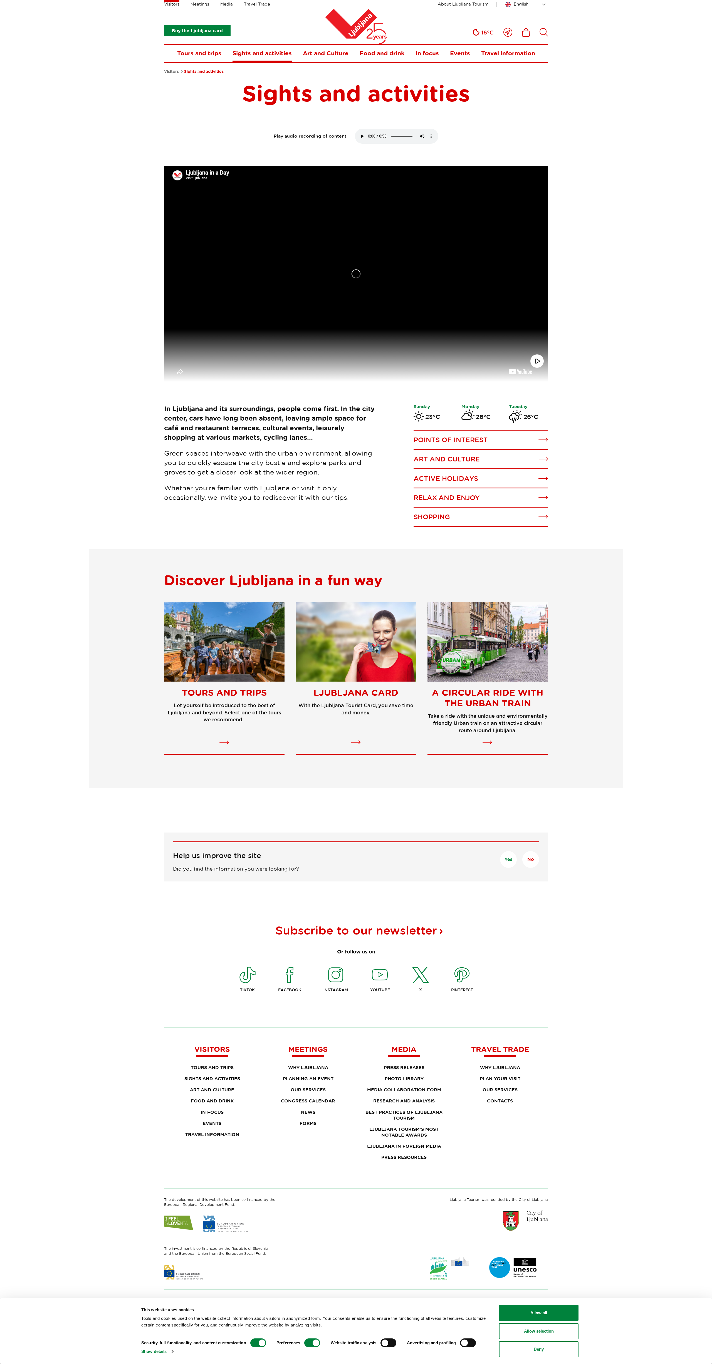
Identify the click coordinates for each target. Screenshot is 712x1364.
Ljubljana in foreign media (404, 1146)
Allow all (538, 1312)
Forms (308, 1123)
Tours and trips (199, 53)
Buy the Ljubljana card (197, 30)
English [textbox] (521, 4)
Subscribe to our (356, 930)
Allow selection (539, 1331)
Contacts (500, 1100)
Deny (539, 1349)
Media (226, 4)
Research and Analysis (404, 1100)
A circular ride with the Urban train (487, 697)
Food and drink (382, 53)
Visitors (171, 4)
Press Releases (404, 1067)
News (308, 1112)
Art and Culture (325, 53)
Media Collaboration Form (404, 1089)
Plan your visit (500, 1078)
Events (460, 53)
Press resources (404, 1157)
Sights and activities (262, 53)
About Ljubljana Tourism (463, 4)
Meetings (200, 4)
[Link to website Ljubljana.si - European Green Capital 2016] (449, 1268)
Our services (308, 1089)
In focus (427, 53)
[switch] (312, 1342)
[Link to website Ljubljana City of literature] (513, 1267)
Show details (154, 1351)
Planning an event (308, 1078)
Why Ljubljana (308, 1067)
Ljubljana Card (355, 692)
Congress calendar (308, 1100)
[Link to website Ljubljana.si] (525, 1221)
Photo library (404, 1078)
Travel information (508, 53)
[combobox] (526, 4)
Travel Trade (257, 4)
